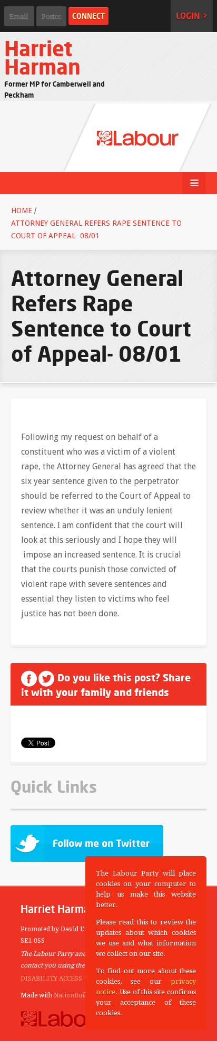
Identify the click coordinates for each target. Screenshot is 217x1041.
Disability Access (51, 978)
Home (21, 210)
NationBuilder (75, 995)
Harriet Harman (42, 57)
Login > (192, 15)
